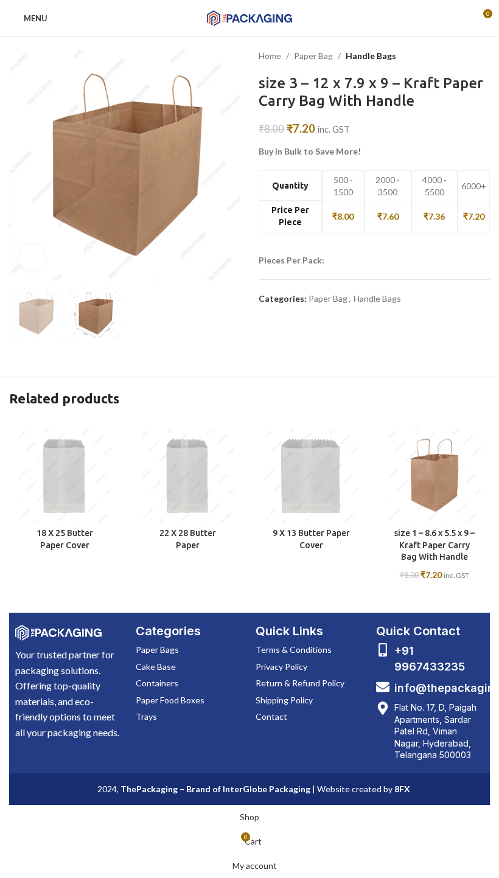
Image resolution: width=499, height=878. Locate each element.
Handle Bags (371, 56)
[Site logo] (249, 17)
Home (270, 56)
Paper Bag (313, 56)
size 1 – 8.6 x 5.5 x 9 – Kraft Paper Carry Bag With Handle (434, 545)
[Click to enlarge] (32, 257)
